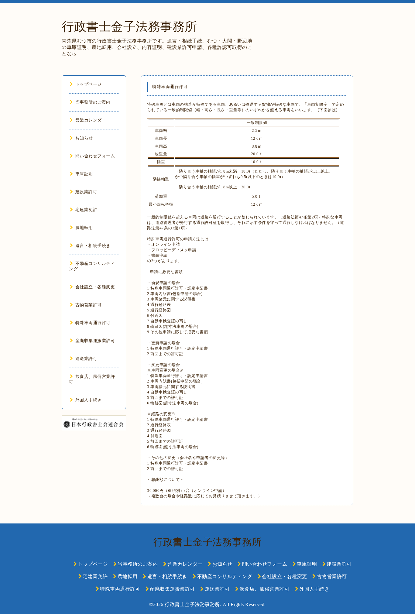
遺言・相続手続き (93, 245)
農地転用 (84, 227)
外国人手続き (88, 400)
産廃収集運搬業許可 (95, 340)
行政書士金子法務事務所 (129, 26)
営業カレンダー (90, 120)
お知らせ (84, 138)
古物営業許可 (88, 305)
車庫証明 (84, 174)
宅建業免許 (86, 210)
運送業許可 (86, 358)
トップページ (88, 84)
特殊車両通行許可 (93, 323)
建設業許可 (86, 192)
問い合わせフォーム (95, 156)
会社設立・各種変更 (95, 287)
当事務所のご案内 (93, 102)
